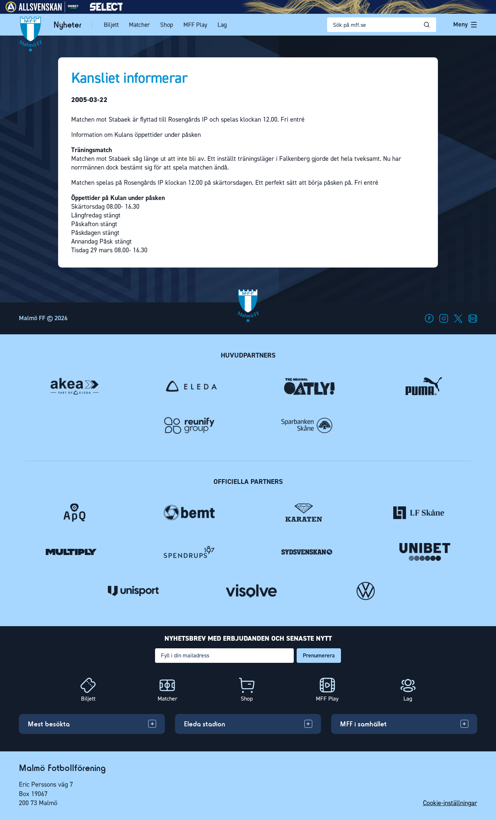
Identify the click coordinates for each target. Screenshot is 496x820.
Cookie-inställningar (450, 803)
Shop (166, 25)
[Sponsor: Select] (106, 9)
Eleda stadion (204, 723)
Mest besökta (49, 723)
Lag (222, 25)
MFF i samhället (363, 723)
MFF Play (195, 25)
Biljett (111, 25)
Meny (460, 24)
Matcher (139, 25)
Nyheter (67, 24)
